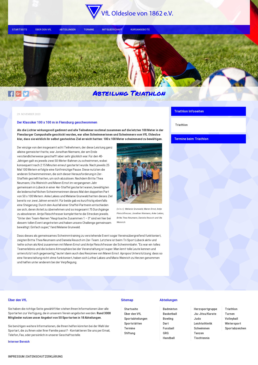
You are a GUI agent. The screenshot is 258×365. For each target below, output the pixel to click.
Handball (169, 338)
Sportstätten (133, 323)
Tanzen (199, 333)
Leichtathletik (203, 323)
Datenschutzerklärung (44, 356)
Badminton (170, 309)
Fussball (168, 328)
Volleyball (231, 318)
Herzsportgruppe (205, 309)
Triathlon (181, 125)
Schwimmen (202, 328)
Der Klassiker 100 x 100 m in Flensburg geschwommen (57, 122)
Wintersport (233, 323)
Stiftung (129, 333)
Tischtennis (202, 338)
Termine (89, 29)
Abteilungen (67, 29)
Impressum (16, 356)
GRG (166, 333)
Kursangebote (140, 29)
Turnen (230, 313)
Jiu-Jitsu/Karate (205, 313)
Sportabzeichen (235, 328)
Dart (166, 323)
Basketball (170, 313)
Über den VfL (43, 29)
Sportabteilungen (135, 318)
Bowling (168, 318)
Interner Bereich (19, 341)
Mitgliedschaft (112, 29)
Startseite (19, 29)
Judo (197, 318)
